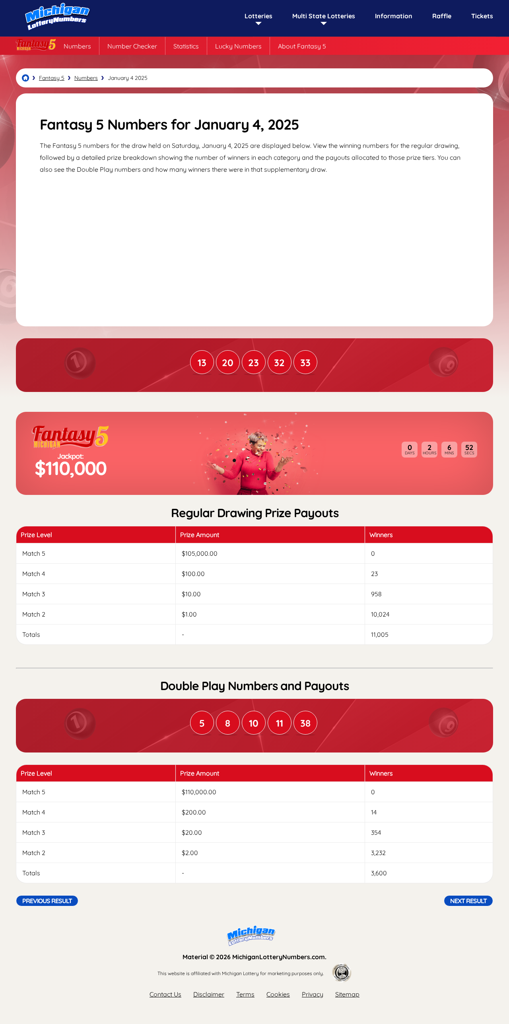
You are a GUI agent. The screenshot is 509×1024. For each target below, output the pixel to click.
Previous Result (47, 901)
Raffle (441, 16)
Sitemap (347, 994)
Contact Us (165, 994)
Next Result (468, 901)
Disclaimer (208, 994)
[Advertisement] (254, 243)
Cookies (278, 994)
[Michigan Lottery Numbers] (25, 77)
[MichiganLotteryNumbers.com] (55, 33)
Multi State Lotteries (323, 16)
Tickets (482, 16)
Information (393, 16)
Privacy (312, 994)
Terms (245, 994)
